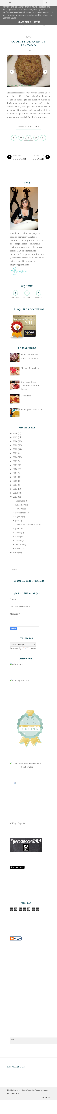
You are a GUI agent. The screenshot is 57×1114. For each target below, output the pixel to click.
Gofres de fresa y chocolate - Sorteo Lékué (30, 385)
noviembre (20, 505)
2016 (15, 473)
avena (29, 37)
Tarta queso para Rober (32, 409)
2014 (15, 481)
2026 (15, 433)
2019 (15, 461)
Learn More (24, 22)
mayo (18, 532)
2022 (15, 449)
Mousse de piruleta (30, 368)
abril (17, 536)
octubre (19, 508)
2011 (15, 493)
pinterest (38, 297)
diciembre (20, 501)
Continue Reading (28, 127)
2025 (15, 437)
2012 (15, 489)
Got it (36, 22)
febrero (19, 544)
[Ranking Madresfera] (21, 680)
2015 (15, 477)
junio (17, 528)
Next (45, 72)
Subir (45, 1097)
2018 (15, 465)
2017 (15, 469)
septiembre (20, 512)
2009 (15, 552)
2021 (15, 453)
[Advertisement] (27, 983)
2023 (15, 445)
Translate (31, 648)
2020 (15, 457)
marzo (18, 540)
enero (18, 548)
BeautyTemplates (28, 1090)
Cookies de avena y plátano (28, 524)
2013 (15, 485)
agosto (18, 516)
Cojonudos (26, 395)
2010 (15, 497)
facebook (26, 297)
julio (17, 520)
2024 (15, 441)
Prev (12, 72)
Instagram (15, 297)
